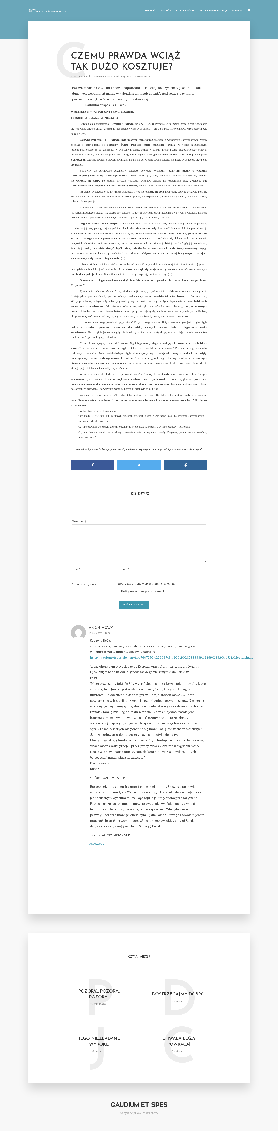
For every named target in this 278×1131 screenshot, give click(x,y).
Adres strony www (84, 584)
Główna (150, 11)
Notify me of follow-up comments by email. (146, 583)
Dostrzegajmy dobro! (179, 994)
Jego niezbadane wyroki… (99, 1042)
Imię (76, 569)
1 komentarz (142, 76)
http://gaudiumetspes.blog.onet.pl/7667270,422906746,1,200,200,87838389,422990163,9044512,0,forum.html (171, 657)
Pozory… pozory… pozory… (99, 994)
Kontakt (237, 11)
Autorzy (166, 11)
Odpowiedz (96, 843)
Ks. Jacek (85, 76)
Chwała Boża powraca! (178, 1042)
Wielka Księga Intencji (213, 11)
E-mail (124, 569)
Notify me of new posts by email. (143, 591)
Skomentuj (79, 521)
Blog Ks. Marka (185, 11)
